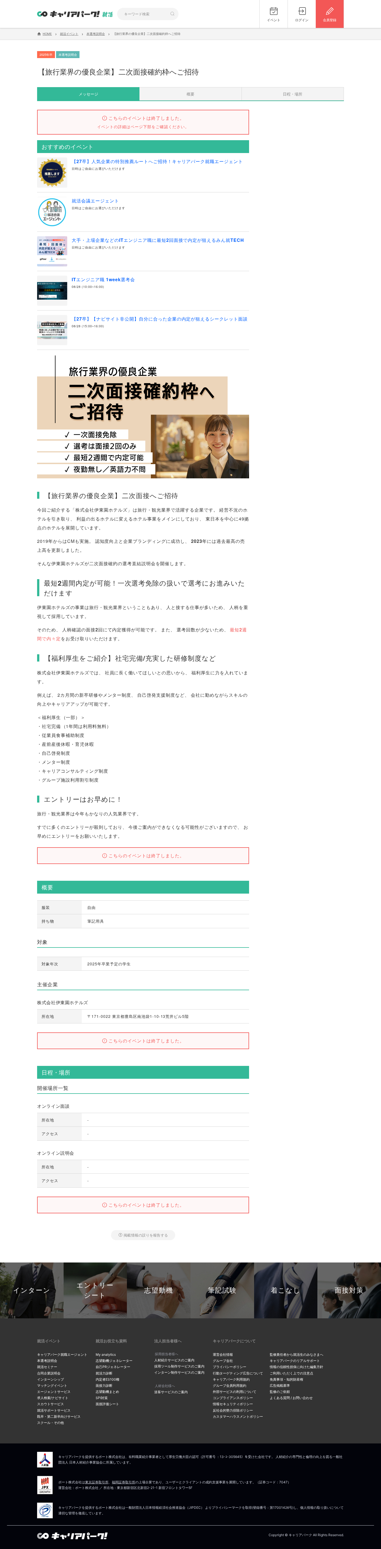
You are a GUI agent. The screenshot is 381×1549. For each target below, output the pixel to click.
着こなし (286, 1290)
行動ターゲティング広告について (238, 1373)
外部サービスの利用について (234, 1392)
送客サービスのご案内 (171, 1392)
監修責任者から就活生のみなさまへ (296, 1354)
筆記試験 (222, 1290)
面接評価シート (107, 1404)
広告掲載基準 (280, 1385)
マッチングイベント (52, 1385)
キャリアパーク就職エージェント (62, 1354)
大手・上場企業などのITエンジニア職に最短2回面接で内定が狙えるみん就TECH (158, 240)
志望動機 (158, 1290)
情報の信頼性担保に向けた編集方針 (296, 1367)
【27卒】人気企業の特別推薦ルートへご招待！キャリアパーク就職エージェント (157, 161)
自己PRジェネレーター (113, 1367)
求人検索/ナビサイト (52, 1398)
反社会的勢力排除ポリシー (233, 1410)
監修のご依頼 (280, 1392)
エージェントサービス (54, 1392)
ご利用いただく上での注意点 (291, 1373)
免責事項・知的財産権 (286, 1379)
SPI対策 (102, 1398)
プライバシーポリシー (229, 1367)
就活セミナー (47, 1367)
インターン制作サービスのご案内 (179, 1372)
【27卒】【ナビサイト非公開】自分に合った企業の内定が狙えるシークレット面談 (160, 319)
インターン (31, 1290)
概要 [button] (190, 94)
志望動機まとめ (107, 1392)
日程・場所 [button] (292, 94)
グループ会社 (223, 1361)
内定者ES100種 (107, 1379)
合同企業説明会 (49, 1373)
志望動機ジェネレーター (114, 1361)
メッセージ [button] (88, 94)
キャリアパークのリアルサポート (295, 1361)
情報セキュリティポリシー (233, 1404)
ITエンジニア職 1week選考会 (103, 279)
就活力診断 (104, 1373)
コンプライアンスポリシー (233, 1398)
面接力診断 (104, 1385)
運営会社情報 (223, 1354)
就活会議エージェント (95, 200)
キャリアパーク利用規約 (231, 1379)
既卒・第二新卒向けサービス (59, 1416)
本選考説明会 (47, 1361)
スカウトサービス (50, 1404)
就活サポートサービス (54, 1410)
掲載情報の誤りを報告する (146, 1235)
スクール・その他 (50, 1423)
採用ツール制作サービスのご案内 (179, 1366)
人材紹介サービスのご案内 (174, 1360)
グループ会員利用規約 (229, 1385)
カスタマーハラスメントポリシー (238, 1416)
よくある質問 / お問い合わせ (291, 1398)
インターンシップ (50, 1379)
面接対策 (349, 1290)
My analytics (106, 1354)
